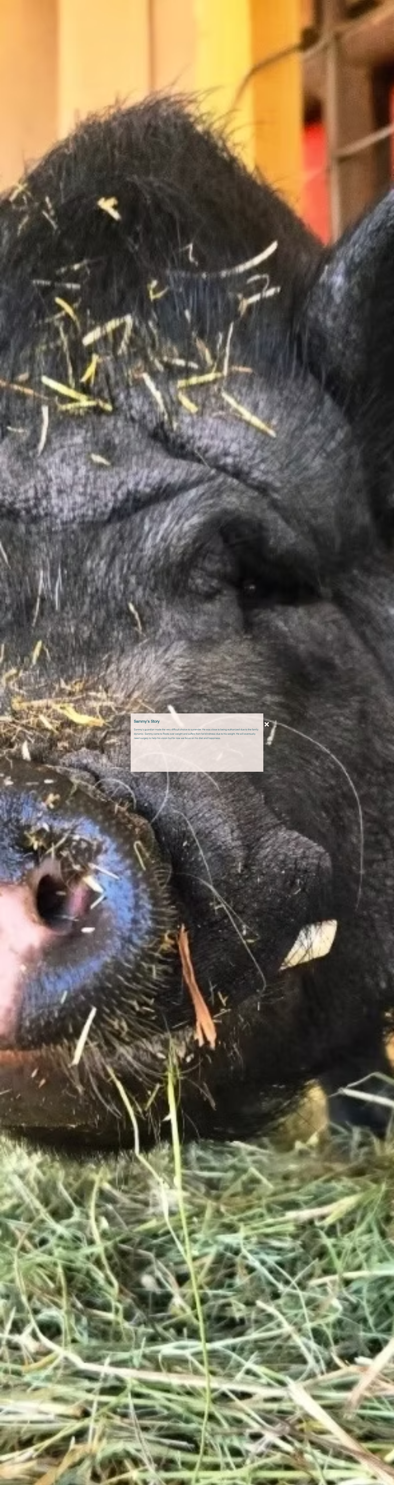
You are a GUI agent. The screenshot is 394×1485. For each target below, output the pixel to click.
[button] (266, 724)
